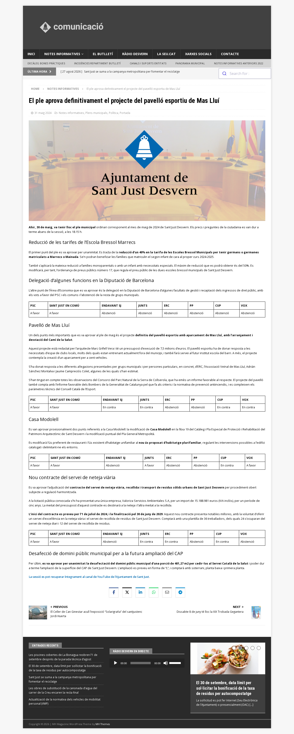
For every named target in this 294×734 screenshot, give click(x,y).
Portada (125, 113)
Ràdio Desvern (135, 54)
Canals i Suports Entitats (148, 63)
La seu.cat (166, 54)
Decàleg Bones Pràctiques (46, 63)
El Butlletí (103, 54)
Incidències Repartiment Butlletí (97, 63)
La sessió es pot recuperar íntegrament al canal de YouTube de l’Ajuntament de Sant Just (89, 577)
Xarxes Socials (198, 54)
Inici (31, 54)
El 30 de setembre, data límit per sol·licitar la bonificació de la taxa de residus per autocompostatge (225, 688)
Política (113, 113)
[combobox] (245, 73)
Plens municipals (96, 113)
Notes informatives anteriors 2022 (238, 63)
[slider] (175, 662)
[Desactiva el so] (165, 663)
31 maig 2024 (43, 113)
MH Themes (103, 724)
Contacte (230, 54)
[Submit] (224, 73)
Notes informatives (62, 54)
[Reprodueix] (115, 663)
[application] (147, 663)
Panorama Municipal (190, 63)
